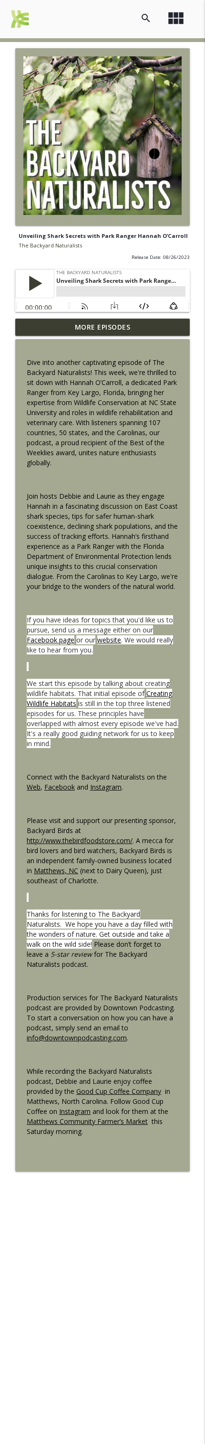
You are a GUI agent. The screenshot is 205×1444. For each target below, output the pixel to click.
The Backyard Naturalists (50, 245)
